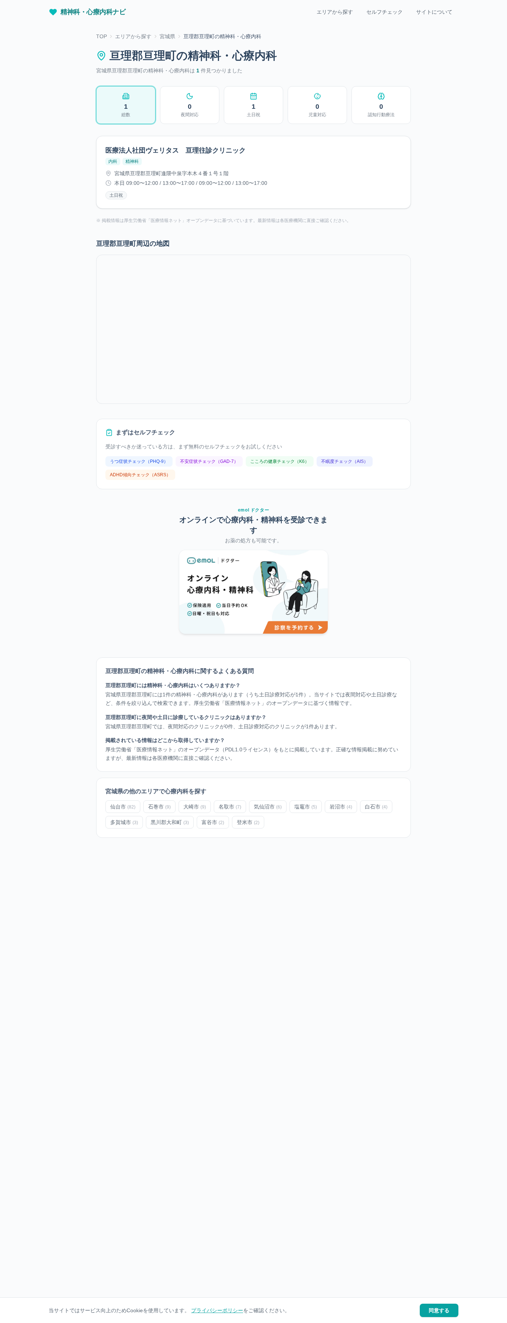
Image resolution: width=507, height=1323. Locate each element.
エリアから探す (335, 12)
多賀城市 (124, 822)
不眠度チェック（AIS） (344, 461)
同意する (439, 1310)
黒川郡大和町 (170, 822)
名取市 (230, 807)
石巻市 (159, 807)
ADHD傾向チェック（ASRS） (140, 474)
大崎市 (194, 807)
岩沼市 (341, 807)
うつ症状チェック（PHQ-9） (139, 461)
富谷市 (213, 822)
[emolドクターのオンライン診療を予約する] (253, 592)
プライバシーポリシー (217, 1310)
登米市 (248, 822)
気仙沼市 (268, 807)
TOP (101, 36)
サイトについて (434, 12)
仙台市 (122, 807)
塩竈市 (305, 807)
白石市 (376, 807)
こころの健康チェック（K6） (279, 461)
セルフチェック (384, 12)
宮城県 (167, 36)
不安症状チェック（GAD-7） (209, 461)
